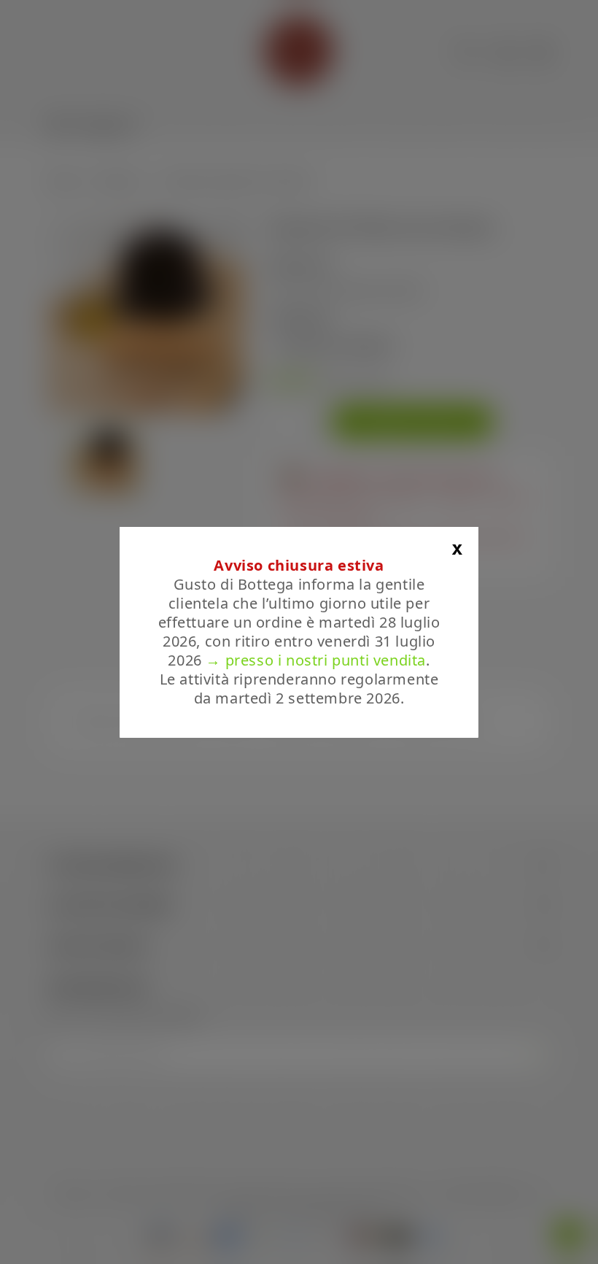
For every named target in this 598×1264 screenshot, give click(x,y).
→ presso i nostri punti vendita (316, 660)
